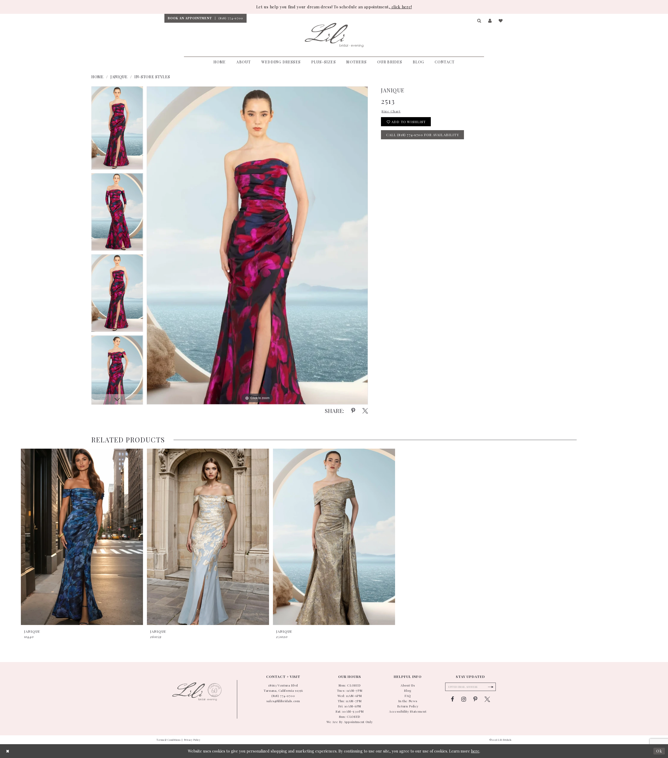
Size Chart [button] (391, 111)
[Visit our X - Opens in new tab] (487, 699)
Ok (659, 751)
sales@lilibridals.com (283, 701)
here (475, 751)
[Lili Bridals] (334, 35)
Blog (407, 690)
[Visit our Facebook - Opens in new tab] (452, 699)
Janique (119, 76)
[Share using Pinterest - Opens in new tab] (353, 411)
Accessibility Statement (407, 711)
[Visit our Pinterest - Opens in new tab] (475, 699)
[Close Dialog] (8, 751)
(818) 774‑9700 (283, 696)
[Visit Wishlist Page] (501, 20)
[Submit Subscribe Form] (490, 687)
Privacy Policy (192, 739)
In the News (407, 701)
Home (97, 76)
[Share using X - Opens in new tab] (365, 411)
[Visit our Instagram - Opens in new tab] (463, 699)
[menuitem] (189, 18)
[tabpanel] (117, 129)
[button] (479, 20)
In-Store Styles (152, 76)
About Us (408, 685)
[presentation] (82, 537)
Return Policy (408, 706)
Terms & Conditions (168, 739)
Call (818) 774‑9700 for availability (422, 135)
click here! (401, 6)
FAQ (407, 696)
